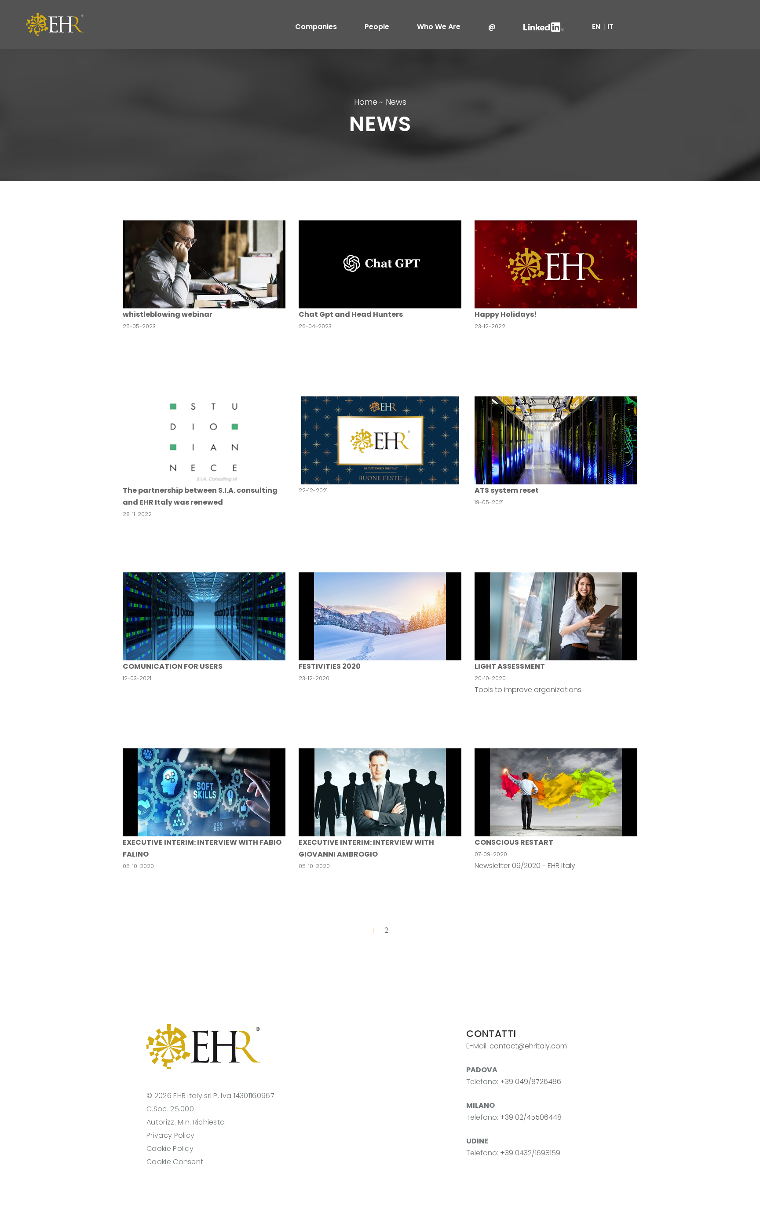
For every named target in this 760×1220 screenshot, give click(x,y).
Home (365, 101)
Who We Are (438, 27)
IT (610, 27)
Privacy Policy (170, 1135)
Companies (316, 27)
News (396, 101)
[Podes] (203, 1046)
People (377, 27)
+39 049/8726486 (530, 1082)
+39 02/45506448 (531, 1117)
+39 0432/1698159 (530, 1153)
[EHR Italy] (55, 24)
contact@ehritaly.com (528, 1046)
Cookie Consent (174, 1162)
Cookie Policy (170, 1148)
